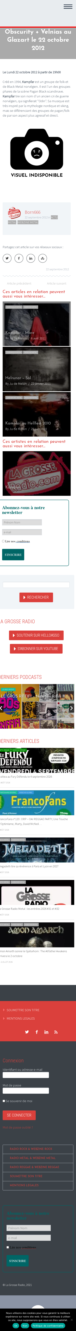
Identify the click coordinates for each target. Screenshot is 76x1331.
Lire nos (17, 541)
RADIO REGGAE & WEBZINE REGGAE (34, 1167)
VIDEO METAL (17, 924)
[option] (36, 369)
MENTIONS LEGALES (21, 1018)
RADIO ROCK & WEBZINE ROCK (31, 1149)
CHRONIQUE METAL (14, 307)
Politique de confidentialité (48, 1325)
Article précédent (19, 283)
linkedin (46, 1032)
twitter (27, 1032)
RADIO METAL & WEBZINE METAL (33, 1158)
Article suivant (56, 283)
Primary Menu (68, 7)
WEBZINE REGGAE (19, 750)
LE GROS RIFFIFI (8, 689)
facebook (36, 1032)
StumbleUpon (42, 258)
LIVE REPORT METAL (14, 397)
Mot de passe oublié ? (18, 1127)
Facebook (18, 258)
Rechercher (38, 597)
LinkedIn (30, 258)
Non (25, 1325)
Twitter (7, 258)
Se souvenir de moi (18, 1101)
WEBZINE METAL (27, 222)
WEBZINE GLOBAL (25, 792)
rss (56, 1032)
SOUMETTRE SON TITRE (23, 1010)
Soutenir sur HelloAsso (38, 635)
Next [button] (71, 708)
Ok (15, 1325)
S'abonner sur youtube (38, 648)
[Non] (71, 1320)
